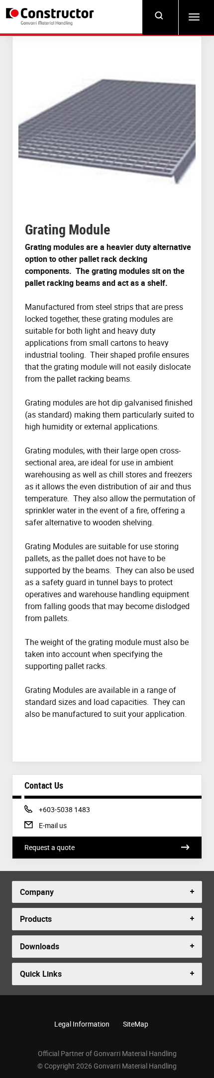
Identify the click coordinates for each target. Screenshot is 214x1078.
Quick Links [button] (41, 973)
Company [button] (37, 891)
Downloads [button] (39, 946)
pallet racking (80, 378)
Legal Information (81, 1024)
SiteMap (135, 1024)
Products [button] (36, 918)
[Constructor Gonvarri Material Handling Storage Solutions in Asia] (51, 17)
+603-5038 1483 (64, 809)
